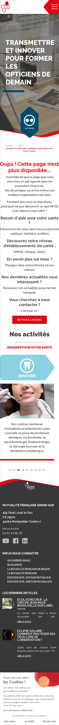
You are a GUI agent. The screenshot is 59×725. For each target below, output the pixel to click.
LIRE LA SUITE (24, 621)
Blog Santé (14, 564)
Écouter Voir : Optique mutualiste (29, 577)
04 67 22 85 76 (12, 533)
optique (16, 233)
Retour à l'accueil (29, 319)
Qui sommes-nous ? (19, 560)
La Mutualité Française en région (28, 569)
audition (43, 233)
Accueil (9, 146)
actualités (31, 288)
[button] (10, 470)
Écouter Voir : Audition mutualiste (29, 581)
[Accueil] (5, 7)
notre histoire (34, 265)
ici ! (36, 311)
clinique (30, 252)
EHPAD (18, 252)
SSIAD (41, 252)
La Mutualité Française (22, 573)
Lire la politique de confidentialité (17, 710)
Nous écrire (10, 528)
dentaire (30, 233)
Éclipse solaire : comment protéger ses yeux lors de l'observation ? (36, 635)
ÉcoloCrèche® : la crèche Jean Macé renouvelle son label (35, 602)
